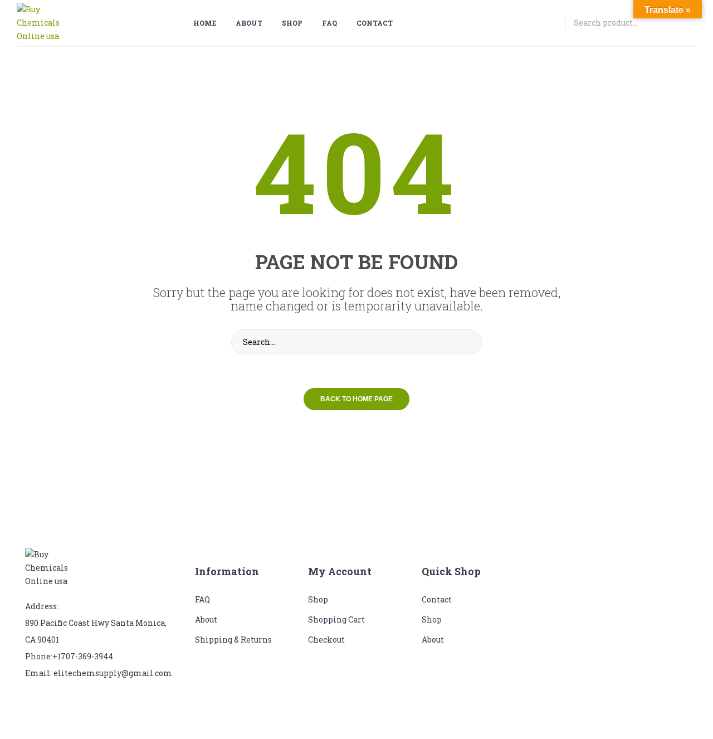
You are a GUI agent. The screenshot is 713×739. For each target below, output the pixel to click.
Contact (437, 599)
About (206, 619)
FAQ (202, 599)
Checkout (326, 639)
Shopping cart (336, 619)
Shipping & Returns (233, 639)
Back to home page (356, 399)
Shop (318, 599)
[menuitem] (208, 23)
